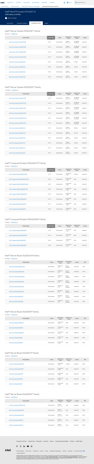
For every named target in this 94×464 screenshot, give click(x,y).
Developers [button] (35, 2)
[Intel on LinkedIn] (24, 446)
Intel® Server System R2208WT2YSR (17, 113)
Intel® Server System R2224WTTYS (17, 143)
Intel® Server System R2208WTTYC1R (18, 118)
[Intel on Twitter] (20, 446)
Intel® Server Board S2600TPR (16, 374)
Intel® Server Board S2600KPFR (16, 332)
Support (46, 23)
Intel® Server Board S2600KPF (16, 342)
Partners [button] (44, 2)
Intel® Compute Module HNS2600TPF (17, 204)
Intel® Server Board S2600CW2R (16, 281)
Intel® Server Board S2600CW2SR (17, 276)
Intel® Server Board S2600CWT (16, 296)
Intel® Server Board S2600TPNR (16, 364)
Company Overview (21, 441)
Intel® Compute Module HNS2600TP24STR (19, 179)
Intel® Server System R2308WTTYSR (17, 108)
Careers (52, 441)
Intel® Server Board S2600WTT (16, 425)
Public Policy (79, 441)
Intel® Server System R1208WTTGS (17, 67)
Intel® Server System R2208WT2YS (17, 128)
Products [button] (10, 2)
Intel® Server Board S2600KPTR (16, 322)
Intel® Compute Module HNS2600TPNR (18, 174)
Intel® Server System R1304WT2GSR (17, 57)
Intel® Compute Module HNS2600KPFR (18, 235)
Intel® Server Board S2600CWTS (16, 291)
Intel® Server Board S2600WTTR (16, 410)
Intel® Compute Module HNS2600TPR (17, 199)
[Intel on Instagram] (31, 446)
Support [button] (18, 2)
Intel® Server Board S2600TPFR (16, 369)
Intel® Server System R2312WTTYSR (17, 103)
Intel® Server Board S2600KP (15, 337)
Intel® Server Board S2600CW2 (16, 301)
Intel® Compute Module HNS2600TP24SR (18, 184)
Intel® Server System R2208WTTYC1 (17, 133)
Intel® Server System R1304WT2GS (17, 72)
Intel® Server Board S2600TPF (16, 379)
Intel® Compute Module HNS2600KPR (18, 230)
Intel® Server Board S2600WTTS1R (17, 405)
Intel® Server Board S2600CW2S (16, 286)
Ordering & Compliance (22, 23)
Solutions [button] (26, 2)
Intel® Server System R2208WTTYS (17, 138)
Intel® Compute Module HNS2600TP (17, 209)
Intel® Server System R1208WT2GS (17, 62)
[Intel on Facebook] (17, 446)
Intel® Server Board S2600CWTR (16, 271)
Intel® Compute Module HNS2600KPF (17, 245)
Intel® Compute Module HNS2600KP (17, 240)
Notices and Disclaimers (72, 456)
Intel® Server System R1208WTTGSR (17, 47)
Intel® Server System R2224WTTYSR (17, 98)
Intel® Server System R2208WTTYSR (17, 123)
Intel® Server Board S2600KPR (16, 327)
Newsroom (39, 441)
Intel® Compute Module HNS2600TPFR (18, 194)
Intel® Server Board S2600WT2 (16, 420)
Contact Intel (31, 441)
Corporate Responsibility (61, 441)
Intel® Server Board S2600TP (15, 384)
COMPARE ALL (14, 34)
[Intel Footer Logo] (8, 450)
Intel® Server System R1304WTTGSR (17, 42)
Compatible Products (36, 23)
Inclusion (72, 441)
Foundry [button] (52, 2)
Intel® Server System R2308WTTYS (17, 148)
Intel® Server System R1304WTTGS (17, 76)
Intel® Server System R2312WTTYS (17, 153)
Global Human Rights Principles (66, 457)
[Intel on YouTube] (28, 446)
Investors (45, 441)
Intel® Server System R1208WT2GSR (17, 52)
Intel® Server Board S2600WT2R (16, 415)
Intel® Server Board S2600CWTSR (17, 266)
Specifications (10, 23)
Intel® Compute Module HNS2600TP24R (18, 189)
